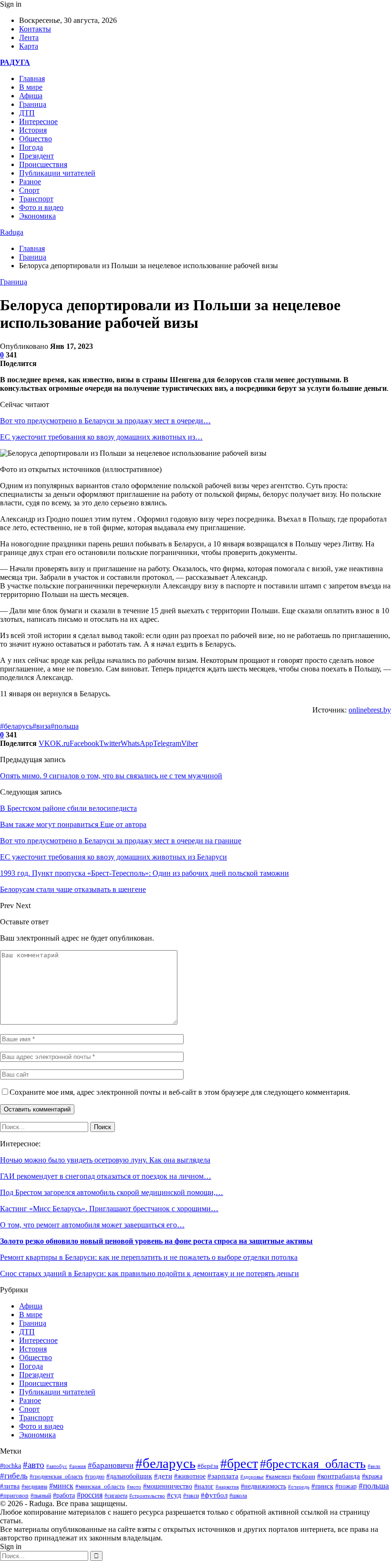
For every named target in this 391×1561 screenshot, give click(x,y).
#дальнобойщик (129, 1476)
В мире (30, 87)
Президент (36, 156)
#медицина (34, 1486)
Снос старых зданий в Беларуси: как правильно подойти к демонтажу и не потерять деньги (149, 1273)
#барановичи (111, 1465)
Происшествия (43, 164)
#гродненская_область (56, 1477)
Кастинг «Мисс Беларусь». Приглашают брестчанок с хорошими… (109, 1209)
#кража (372, 1476)
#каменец (278, 1476)
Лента (29, 37)
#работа (64, 1495)
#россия (90, 1495)
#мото (134, 1486)
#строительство (147, 1495)
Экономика (37, 216)
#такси (191, 1496)
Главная (32, 78)
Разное (30, 182)
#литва (10, 1486)
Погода (31, 147)
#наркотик (227, 1486)
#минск (61, 1485)
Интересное (38, 121)
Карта (28, 46)
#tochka (10, 1465)
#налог (204, 1486)
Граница (32, 104)
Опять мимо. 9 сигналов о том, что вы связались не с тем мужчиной (111, 776)
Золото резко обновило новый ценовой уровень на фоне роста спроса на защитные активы (156, 1241)
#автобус (56, 1466)
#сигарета (115, 1495)
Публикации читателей (57, 173)
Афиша (30, 96)
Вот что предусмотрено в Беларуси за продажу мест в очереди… (105, 421)
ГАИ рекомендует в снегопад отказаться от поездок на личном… (105, 1176)
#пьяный (41, 1495)
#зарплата (222, 1476)
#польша (65, 726)
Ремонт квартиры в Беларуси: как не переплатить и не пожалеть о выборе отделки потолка (149, 1257)
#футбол (214, 1495)
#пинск (322, 1486)
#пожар (346, 1486)
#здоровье (252, 1476)
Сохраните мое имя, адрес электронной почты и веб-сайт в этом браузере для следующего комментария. (180, 1092)
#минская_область (100, 1486)
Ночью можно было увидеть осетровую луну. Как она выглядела (105, 1160)
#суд (174, 1495)
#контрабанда (338, 1476)
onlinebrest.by (370, 710)
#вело (374, 1466)
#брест (239, 1463)
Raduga (11, 232)
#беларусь (16, 726)
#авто (33, 1465)
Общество (35, 139)
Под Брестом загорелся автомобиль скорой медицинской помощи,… (111, 1192)
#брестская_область (313, 1464)
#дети (163, 1476)
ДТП (27, 113)
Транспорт (36, 199)
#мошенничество (167, 1486)
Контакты (35, 29)
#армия (77, 1466)
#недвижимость (263, 1486)
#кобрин (304, 1476)
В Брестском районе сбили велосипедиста (68, 808)
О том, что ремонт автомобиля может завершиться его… (92, 1225)
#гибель (14, 1475)
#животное (190, 1476)
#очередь (298, 1486)
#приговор (14, 1495)
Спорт (29, 190)
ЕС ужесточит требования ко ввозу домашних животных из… (101, 437)
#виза (41, 726)
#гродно (94, 1476)
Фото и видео (41, 207)
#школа (238, 1495)
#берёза (207, 1465)
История (33, 130)
